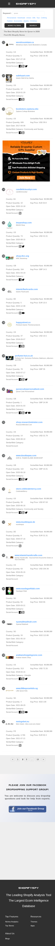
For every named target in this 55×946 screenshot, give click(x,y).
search (33, 25)
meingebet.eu (22, 721)
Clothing (44, 18)
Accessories (18, 21)
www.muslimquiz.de (25, 522)
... (32, 759)
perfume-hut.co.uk (24, 356)
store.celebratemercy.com (28, 489)
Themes (34, 922)
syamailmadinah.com (26, 622)
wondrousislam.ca (25, 42)
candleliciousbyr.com (26, 189)
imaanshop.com (24, 223)
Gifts (33, 18)
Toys (38, 18)
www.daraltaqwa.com (26, 455)
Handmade (21, 18)
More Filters (14, 25)
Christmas (33, 21)
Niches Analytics (11, 922)
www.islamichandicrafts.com (28, 555)
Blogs (7, 939)
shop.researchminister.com (29, 422)
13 (38, 759)
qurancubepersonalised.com (30, 389)
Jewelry (26, 21)
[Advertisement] (27, 851)
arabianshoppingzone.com (29, 655)
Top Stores (9, 926)
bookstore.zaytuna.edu (27, 109)
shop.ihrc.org (22, 256)
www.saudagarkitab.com (28, 589)
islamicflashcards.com (27, 289)
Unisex (28, 18)
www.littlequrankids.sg (27, 688)
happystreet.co (23, 322)
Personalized (11, 18)
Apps (33, 926)
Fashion (10, 21)
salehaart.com (23, 76)
